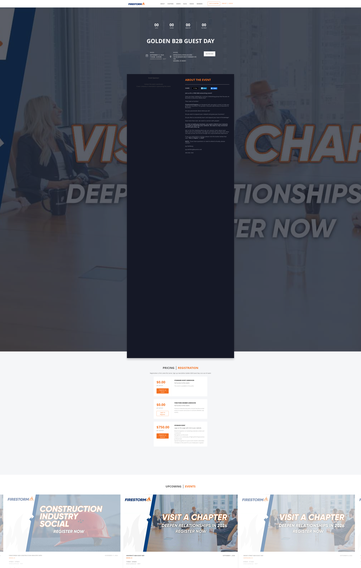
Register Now (209, 54)
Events (178, 4)
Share (204, 88)
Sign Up (224, 3)
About (162, 4)
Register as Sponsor (162, 436)
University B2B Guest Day (135, 555)
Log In (231, 3)
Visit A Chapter (214, 3)
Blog (185, 4)
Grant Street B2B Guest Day (253, 555)
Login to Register (162, 413)
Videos (192, 4)
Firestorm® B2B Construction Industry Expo (25, 555)
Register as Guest (162, 391)
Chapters (170, 4)
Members (199, 4)
